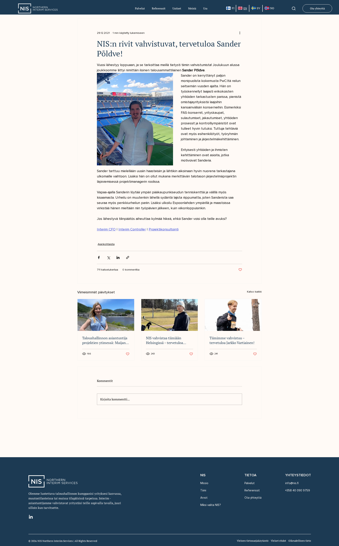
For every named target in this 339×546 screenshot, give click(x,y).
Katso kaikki (254, 291)
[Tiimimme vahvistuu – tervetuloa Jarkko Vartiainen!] (233, 315)
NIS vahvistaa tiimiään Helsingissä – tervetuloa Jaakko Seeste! (164, 340)
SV (258, 8)
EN (245, 8)
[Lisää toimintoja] (239, 32)
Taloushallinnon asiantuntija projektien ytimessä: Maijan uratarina (104, 340)
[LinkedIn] (30, 517)
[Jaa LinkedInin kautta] (118, 257)
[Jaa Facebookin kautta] (99, 257)
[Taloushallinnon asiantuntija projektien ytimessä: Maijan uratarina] (105, 315)
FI (233, 8)
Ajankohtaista (106, 244)
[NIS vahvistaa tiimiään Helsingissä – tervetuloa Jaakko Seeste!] (169, 315)
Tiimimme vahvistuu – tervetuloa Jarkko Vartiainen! (232, 340)
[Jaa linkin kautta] (127, 257)
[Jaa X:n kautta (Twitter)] (108, 257)
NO (272, 8)
